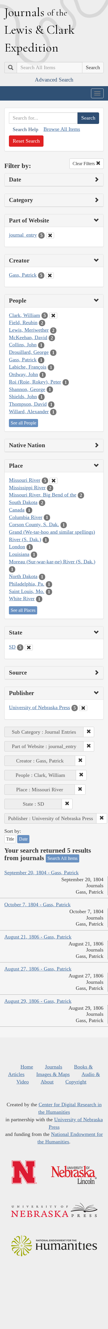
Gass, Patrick (23, 275)
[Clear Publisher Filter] (83, 708)
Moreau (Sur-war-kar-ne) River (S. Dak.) (52, 562)
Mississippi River (27, 487)
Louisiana (19, 554)
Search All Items (62, 858)
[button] (88, 732)
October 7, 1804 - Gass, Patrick (37, 904)
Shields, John (23, 396)
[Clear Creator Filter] (50, 275)
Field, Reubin (23, 322)
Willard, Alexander (29, 411)
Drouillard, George (29, 352)
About (47, 1082)
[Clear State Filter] (29, 647)
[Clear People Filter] (53, 315)
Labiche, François (27, 367)
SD (12, 647)
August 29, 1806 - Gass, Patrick (37, 1001)
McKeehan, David (28, 337)
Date (23, 839)
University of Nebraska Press (39, 707)
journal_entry (23, 235)
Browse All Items (61, 129)
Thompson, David (28, 404)
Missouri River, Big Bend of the (42, 495)
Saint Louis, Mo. (26, 591)
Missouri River (24, 480)
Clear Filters (84, 163)
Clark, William (24, 315)
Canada (16, 510)
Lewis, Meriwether (29, 330)
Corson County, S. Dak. (34, 524)
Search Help (25, 129)
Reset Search (26, 141)
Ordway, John (23, 374)
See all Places (23, 610)
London (17, 547)
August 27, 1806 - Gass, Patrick (37, 969)
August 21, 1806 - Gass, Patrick (37, 937)
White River (22, 598)
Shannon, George (27, 389)
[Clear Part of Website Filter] (50, 235)
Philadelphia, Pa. (26, 584)
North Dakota (23, 576)
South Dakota (23, 502)
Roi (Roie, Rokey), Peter (35, 382)
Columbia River (25, 517)
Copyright (75, 1082)
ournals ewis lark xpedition (39, 30)
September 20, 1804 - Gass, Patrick (41, 872)
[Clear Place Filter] (54, 481)
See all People (23, 422)
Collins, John (23, 345)
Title (10, 839)
